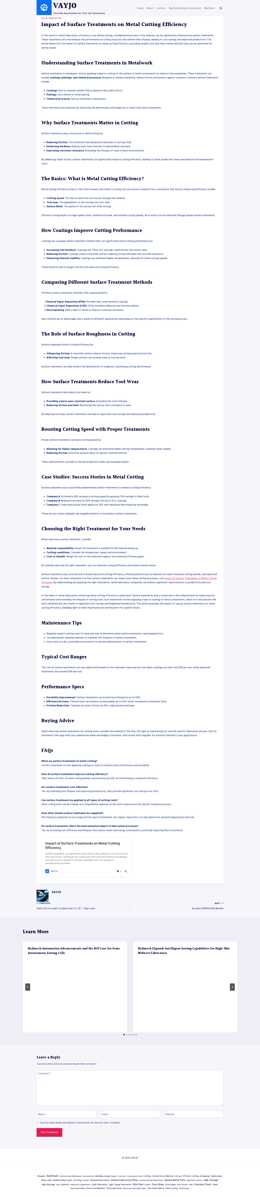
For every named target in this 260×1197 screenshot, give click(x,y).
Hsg (57, 1184)
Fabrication (216, 1176)
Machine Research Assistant (185, 8)
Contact (161, 8)
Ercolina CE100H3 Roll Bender (207, 906)
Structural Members (95, 1188)
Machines (209, 8)
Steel (215, 1184)
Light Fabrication (100, 1184)
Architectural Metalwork (71, 1176)
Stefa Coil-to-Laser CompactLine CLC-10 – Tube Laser (66, 906)
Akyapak (41, 1176)
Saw (191, 1184)
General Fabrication (100, 1180)
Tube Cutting (171, 1188)
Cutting (146, 1176)
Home (140, 8)
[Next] (232, 987)
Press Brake (158, 1184)
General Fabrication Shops (124, 1180)
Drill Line (178, 1176)
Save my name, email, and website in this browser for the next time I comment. (80, 1122)
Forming (77, 1180)
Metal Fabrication (51, 18)
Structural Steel (113, 1188)
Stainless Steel (202, 1184)
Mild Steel (138, 1184)
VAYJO (56, 892)
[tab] (124, 1035)
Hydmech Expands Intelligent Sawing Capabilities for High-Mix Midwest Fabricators (183, 951)
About (150, 8)
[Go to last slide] (27, 987)
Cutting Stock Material (162, 1176)
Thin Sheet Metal (155, 1188)
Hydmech (65, 1184)
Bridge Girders (111, 1176)
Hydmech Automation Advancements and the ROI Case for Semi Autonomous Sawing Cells (74, 951)
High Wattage (48, 1184)
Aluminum (52, 1176)
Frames (86, 1180)
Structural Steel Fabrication (134, 1188)
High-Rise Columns (194, 1180)
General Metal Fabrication (151, 1180)
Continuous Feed (134, 1176)
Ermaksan (205, 1176)
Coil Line (121, 1176)
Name (42, 1114)
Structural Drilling (77, 1188)
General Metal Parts (174, 1180)
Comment (44, 1073)
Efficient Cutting (191, 1176)
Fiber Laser (46, 1180)
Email (105, 1114)
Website (169, 1114)
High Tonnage (211, 1180)
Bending (99, 1176)
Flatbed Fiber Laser (62, 1180)
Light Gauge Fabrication (120, 1184)
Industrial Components (80, 1184)
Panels (147, 1184)
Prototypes (170, 1184)
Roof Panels (182, 1184)
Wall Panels (184, 1188)
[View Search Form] (220, 8)
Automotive (88, 1176)
